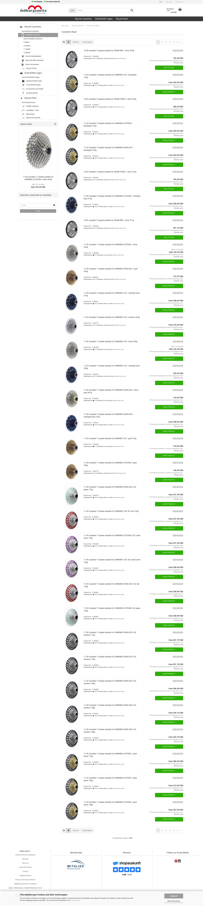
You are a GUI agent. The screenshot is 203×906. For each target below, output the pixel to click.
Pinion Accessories (32, 64)
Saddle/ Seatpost (32, 106)
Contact (25, 871)
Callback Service (25, 875)
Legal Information (25, 867)
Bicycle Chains (31, 68)
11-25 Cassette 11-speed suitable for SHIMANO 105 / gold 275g (110, 438)
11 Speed (26, 49)
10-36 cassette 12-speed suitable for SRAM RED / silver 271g (109, 220)
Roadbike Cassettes (32, 35)
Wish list (180, 2)
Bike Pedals (30, 114)
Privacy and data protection (25, 880)
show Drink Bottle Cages (30, 77)
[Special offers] (55, 124)
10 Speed (26, 46)
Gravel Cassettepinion (33, 56)
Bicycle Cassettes (83, 19)
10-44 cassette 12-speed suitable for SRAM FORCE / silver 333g (110, 99)
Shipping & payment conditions (25, 884)
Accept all (174, 896)
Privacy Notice (75, 900)
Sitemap (25, 859)
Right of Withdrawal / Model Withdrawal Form (25, 888)
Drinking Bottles (32, 93)
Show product (169, 92)
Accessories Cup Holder (34, 89)
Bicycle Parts (122, 19)
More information (173, 901)
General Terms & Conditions (25, 855)
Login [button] (170, 2)
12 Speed (26, 52)
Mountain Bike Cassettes (34, 60)
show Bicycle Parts (28, 102)
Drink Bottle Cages (103, 19)
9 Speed (26, 42)
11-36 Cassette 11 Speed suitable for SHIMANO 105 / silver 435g (110, 341)
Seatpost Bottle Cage (34, 81)
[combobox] (76, 42)
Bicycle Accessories (33, 118)
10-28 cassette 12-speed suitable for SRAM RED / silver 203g (109, 50)
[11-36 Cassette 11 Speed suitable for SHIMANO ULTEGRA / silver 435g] (38, 151)
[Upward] (6, 889)
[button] (161, 2)
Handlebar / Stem (32, 110)
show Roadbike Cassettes (32, 39)
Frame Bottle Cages (33, 85)
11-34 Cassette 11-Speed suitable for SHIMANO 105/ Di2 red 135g (111, 511)
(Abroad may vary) (120, 58)
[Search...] (132, 10)
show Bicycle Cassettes (30, 31)
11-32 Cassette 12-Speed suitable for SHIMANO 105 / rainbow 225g (112, 317)
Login (38, 211)
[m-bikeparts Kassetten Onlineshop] (32, 9)
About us (25, 863)
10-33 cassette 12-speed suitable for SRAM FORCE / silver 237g (110, 172)
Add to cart (169, 67)
